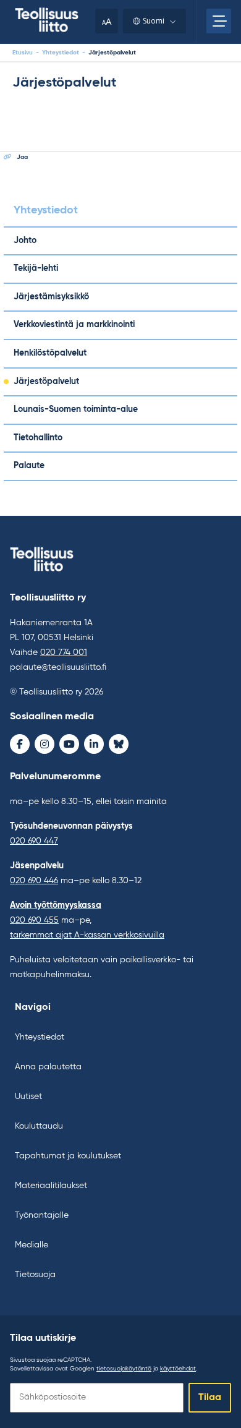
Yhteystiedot (60, 52)
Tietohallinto (38, 438)
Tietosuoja (35, 1274)
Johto (25, 240)
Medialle (31, 1245)
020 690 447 (34, 841)
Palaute (29, 465)
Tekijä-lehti (36, 268)
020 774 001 (63, 652)
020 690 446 (34, 880)
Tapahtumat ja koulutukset (68, 1156)
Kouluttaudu (39, 1126)
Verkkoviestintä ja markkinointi (74, 324)
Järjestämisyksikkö (51, 297)
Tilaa (209, 1398)
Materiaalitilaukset (51, 1185)
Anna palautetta (48, 1066)
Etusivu (22, 52)
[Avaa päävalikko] (218, 21)
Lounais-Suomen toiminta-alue (76, 409)
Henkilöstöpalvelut (50, 353)
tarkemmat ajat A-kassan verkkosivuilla (87, 935)
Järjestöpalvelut (46, 381)
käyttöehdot (178, 1369)
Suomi (153, 20)
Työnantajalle (42, 1215)
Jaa (22, 157)
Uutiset (28, 1096)
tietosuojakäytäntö (123, 1369)
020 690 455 (34, 920)
